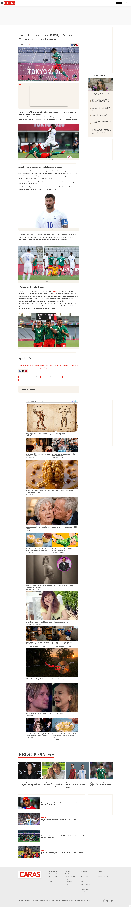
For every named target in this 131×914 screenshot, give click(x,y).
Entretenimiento (62, 3)
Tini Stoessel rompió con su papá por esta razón (100, 94)
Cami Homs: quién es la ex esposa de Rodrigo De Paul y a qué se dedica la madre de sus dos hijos (61, 820)
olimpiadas (36, 377)
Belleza (52, 3)
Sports (72, 3)
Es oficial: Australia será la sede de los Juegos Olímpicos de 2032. (40, 365)
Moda (46, 3)
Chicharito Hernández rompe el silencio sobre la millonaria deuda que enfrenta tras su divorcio (29, 784)
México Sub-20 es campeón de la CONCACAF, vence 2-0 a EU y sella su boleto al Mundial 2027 (63, 836)
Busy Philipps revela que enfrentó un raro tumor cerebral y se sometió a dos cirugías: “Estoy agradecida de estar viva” (101, 131)
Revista (119, 2)
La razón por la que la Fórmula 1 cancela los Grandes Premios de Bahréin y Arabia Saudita (62, 803)
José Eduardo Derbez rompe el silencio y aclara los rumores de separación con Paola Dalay (100, 115)
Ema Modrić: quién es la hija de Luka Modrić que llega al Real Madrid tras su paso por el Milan (52, 784)
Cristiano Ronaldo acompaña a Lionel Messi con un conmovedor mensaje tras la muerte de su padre (77, 785)
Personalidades (81, 3)
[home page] (10, 3)
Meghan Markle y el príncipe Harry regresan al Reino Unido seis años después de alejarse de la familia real (101, 101)
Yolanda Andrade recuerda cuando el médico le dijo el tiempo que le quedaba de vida (101, 109)
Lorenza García (28, 44)
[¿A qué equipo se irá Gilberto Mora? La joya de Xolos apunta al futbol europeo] (101, 770)
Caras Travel (92, 3)
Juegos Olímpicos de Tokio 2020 (52, 377)
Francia (54, 291)
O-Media (84, 871)
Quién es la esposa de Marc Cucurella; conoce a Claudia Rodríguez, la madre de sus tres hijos (63, 853)
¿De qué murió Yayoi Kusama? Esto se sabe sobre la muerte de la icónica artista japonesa (101, 123)
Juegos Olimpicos (25, 377)
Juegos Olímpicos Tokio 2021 (28, 380)
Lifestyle (39, 3)
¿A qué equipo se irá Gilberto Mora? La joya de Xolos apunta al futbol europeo (101, 784)
